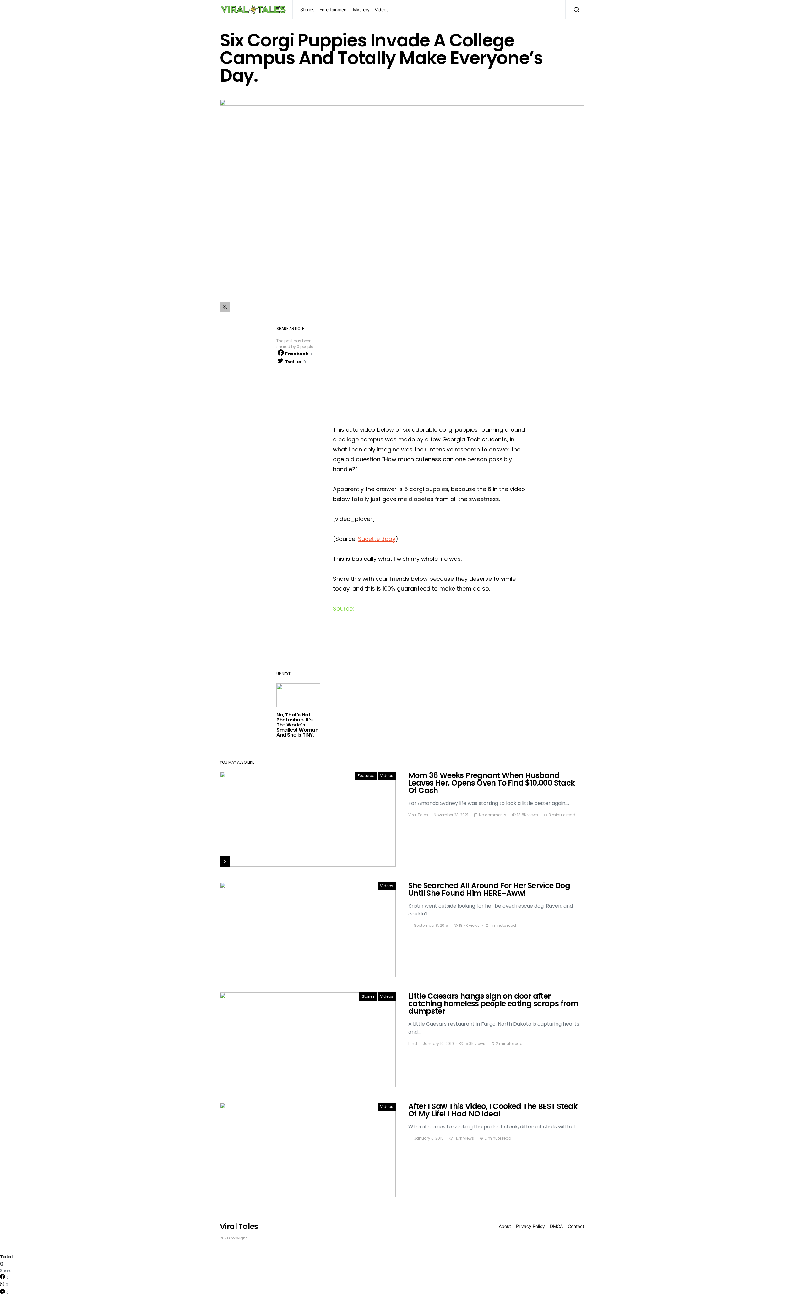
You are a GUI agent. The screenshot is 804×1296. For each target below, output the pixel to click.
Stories (307, 9)
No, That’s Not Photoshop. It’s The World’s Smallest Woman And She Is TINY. (297, 724)
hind (412, 1043)
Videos (381, 9)
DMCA (556, 1226)
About (505, 1226)
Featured (366, 775)
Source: (343, 609)
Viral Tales (418, 815)
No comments (492, 815)
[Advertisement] (430, 371)
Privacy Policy (530, 1226)
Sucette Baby (376, 539)
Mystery (361, 9)
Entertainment (333, 9)
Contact (576, 1226)
